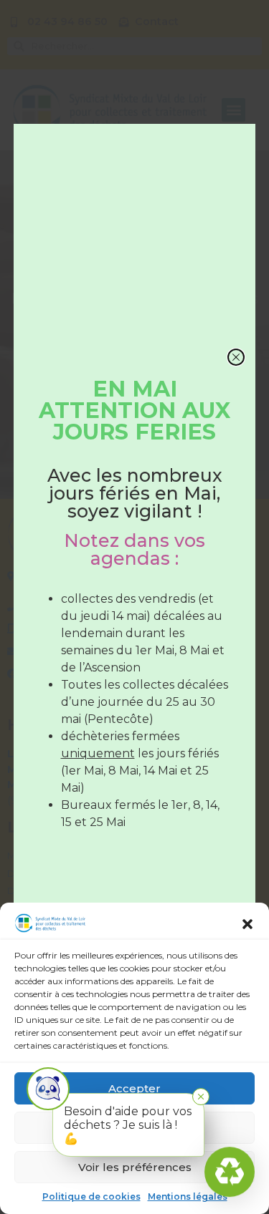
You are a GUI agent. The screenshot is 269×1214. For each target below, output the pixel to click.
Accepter (134, 1088)
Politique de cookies (91, 1196)
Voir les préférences (135, 1167)
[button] (247, 923)
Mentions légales (187, 1196)
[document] (134, 607)
